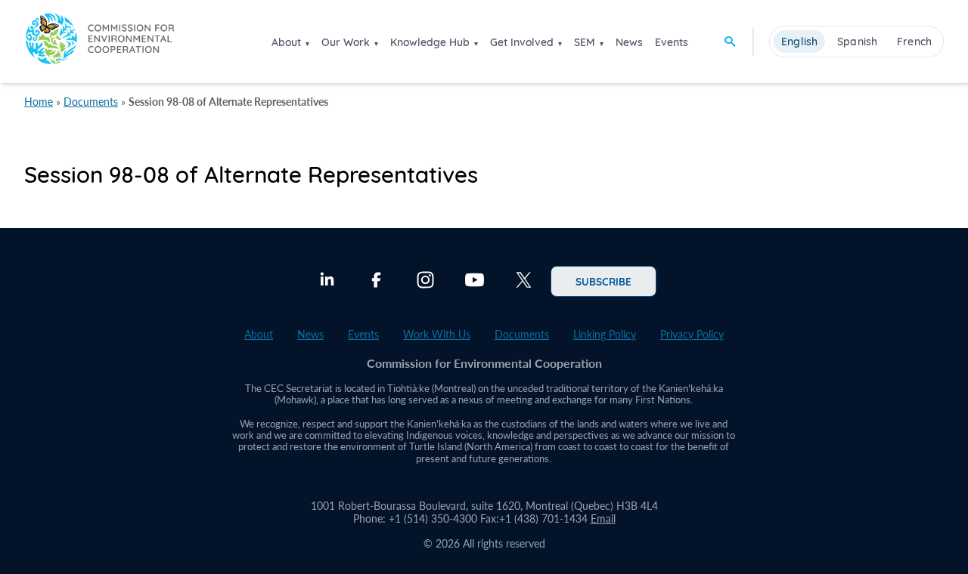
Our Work (345, 42)
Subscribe (603, 281)
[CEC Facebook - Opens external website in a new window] (376, 281)
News (629, 42)
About (286, 42)
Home (38, 101)
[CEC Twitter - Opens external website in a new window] (523, 281)
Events (671, 42)
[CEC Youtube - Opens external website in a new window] (474, 281)
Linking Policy (604, 334)
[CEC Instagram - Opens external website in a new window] (425, 281)
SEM (584, 42)
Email (603, 518)
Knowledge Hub (430, 42)
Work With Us (436, 334)
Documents (91, 101)
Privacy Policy (692, 334)
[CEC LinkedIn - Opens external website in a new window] (327, 281)
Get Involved (522, 42)
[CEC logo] (99, 41)
